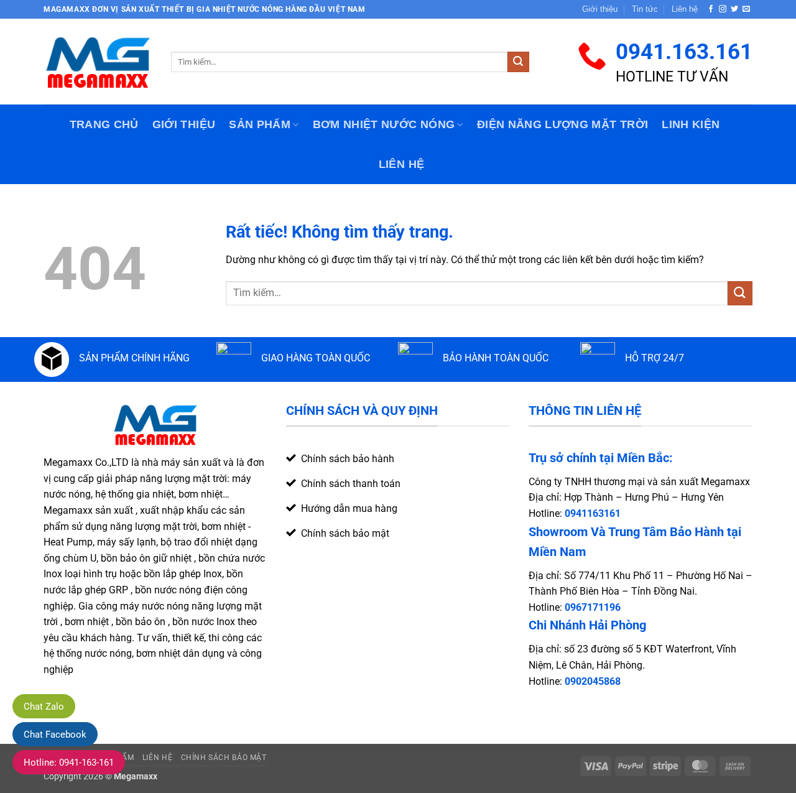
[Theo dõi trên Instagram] (722, 9)
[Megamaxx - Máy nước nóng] (98, 61)
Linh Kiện (691, 124)
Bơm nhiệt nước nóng (384, 124)
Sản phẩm (259, 124)
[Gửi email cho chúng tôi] (746, 9)
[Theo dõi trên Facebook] (711, 9)
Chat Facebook (55, 734)
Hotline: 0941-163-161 (69, 762)
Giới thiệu (600, 9)
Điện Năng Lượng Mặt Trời (562, 124)
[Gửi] (518, 62)
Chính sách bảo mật (224, 757)
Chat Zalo (44, 706)
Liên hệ (685, 9)
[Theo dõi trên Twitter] (734, 9)
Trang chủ (104, 124)
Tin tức (645, 9)
